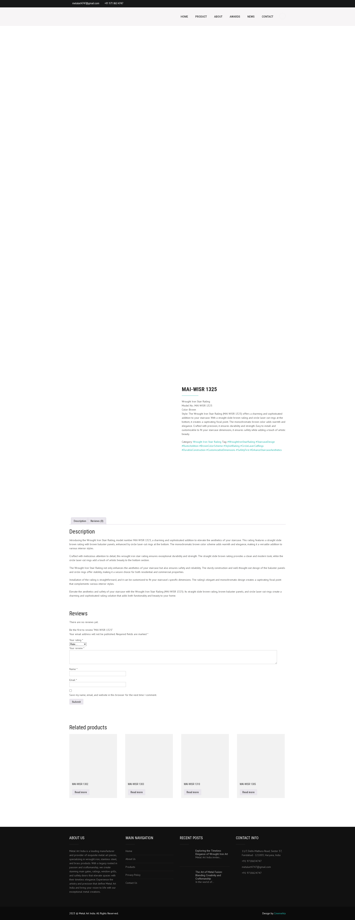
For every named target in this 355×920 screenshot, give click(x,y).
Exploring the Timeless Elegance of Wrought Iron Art (211, 852)
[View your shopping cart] (283, 16)
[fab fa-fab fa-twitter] (260, 3)
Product (201, 16)
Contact (267, 16)
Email (73, 680)
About (218, 16)
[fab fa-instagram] (275, 3)
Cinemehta (280, 913)
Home (184, 16)
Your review (76, 648)
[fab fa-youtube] (282, 3)
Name (73, 669)
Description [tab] (80, 521)
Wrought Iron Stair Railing (207, 441)
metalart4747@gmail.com (85, 3)
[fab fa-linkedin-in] (255, 882)
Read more (81, 792)
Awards (235, 16)
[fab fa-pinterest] (268, 3)
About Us (131, 859)
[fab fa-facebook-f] (239, 882)
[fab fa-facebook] (253, 3)
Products (130, 867)
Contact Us (131, 882)
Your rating (76, 640)
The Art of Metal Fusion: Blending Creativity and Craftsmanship (208, 875)
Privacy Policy (133, 875)
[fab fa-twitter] (247, 882)
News (251, 16)
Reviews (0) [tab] (97, 521)
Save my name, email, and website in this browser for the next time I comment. (113, 695)
